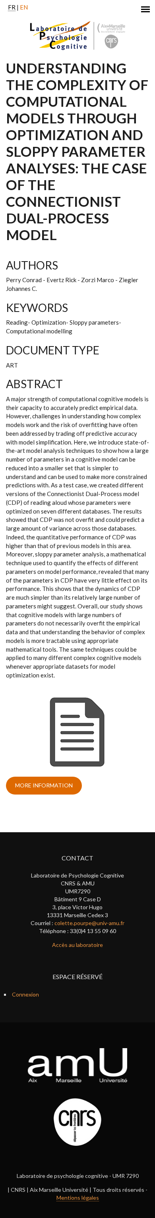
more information (44, 785)
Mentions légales (77, 1197)
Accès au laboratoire (77, 944)
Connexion (25, 994)
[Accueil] (77, 35)
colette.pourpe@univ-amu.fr (89, 923)
